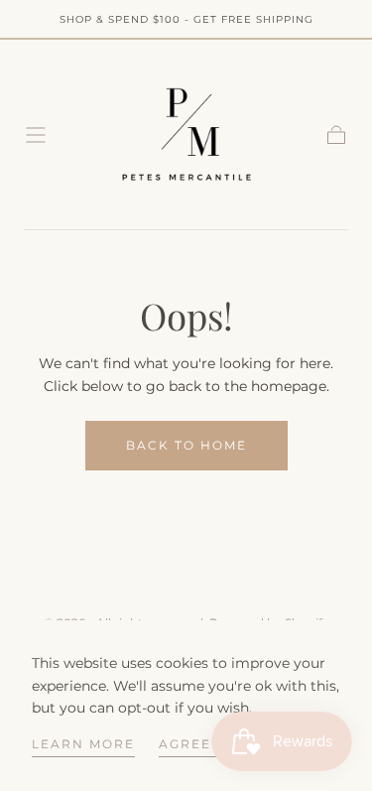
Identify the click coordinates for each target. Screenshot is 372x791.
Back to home (186, 445)
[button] (36, 135)
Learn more (83, 743)
